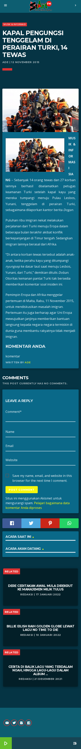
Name (10, 432)
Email (9, 446)
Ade (28, 362)
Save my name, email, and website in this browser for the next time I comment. (42, 476)
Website (11, 460)
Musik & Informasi (15, 24)
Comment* (14, 411)
